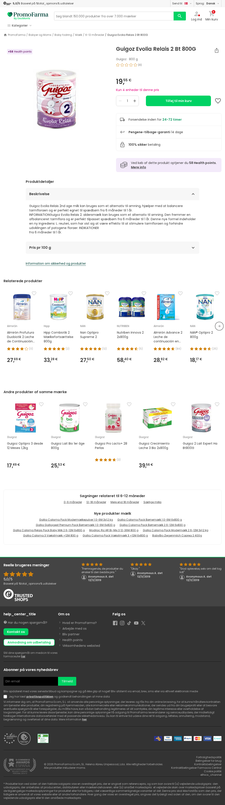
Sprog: (205, 3)
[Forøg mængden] (134, 101)
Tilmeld (67, 681)
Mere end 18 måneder (125, 502)
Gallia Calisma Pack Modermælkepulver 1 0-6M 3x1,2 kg (76, 520)
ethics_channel (210, 775)
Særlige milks (152, 502)
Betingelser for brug (208, 761)
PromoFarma (16, 35)
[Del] (216, 50)
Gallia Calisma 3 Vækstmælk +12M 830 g (50, 535)
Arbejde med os (74, 628)
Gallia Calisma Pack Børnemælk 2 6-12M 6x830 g (152, 525)
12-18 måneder (96, 502)
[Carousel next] (219, 326)
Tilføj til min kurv (178, 101)
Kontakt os (16, 632)
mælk (78, 35)
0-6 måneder (73, 502)
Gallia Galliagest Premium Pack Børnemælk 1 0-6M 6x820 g (75, 525)
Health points (72, 640)
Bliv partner (71, 634)
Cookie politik (212, 771)
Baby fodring (63, 35)
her (23, 656)
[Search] (180, 16)
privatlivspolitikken (39, 696)
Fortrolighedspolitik (208, 757)
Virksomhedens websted (81, 645)
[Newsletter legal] (6, 696)
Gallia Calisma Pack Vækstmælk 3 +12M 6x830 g (115, 535)
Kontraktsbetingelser (207, 764)
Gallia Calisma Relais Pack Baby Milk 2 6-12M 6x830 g (49, 530)
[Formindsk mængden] (120, 101)
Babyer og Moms (40, 35)
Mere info (138, 167)
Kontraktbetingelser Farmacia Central (196, 768)
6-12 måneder (94, 35)
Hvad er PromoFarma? (79, 623)
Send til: (177, 3)
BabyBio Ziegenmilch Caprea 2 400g (177, 535)
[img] (56, 100)
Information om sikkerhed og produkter (56, 263)
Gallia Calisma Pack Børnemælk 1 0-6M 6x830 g (149, 520)
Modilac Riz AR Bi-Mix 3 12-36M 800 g (113, 530)
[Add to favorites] (217, 100)
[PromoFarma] (28, 16)
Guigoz (121, 59)
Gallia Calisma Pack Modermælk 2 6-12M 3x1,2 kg (175, 530)
